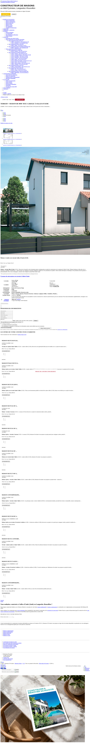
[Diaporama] (4, 118)
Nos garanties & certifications (12, 34)
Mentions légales (18, 663)
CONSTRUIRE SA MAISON (9, 73)
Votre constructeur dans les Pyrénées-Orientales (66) (19, 46)
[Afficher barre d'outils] (2, 110)
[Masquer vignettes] (4, 114)
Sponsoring (8, 85)
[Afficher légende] (4, 112)
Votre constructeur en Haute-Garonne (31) (17, 52)
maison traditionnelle (41, 607)
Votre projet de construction (11, 74)
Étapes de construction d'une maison (10, 644)
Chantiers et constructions (11, 27)
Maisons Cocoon (6, 635)
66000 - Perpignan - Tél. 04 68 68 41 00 (19, 47)
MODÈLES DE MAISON (8, 19)
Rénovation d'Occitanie (44, 663)
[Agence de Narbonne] (6, 300)
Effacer (35, 320)
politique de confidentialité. (62, 329)
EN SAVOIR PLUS (6, 351)
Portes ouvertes (9, 81)
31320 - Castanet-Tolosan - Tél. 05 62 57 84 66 (21, 54)
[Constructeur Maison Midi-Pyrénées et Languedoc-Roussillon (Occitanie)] (10, 2)
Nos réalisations (9, 26)
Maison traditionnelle (10, 20)
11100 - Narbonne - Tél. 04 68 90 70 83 (19, 43)
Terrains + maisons (7, 93)
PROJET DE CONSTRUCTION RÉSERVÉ (45, 371)
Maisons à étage (6, 634)
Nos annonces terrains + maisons (10, 646)
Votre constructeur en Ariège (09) (15, 50)
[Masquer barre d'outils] (4, 120)
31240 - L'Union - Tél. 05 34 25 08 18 (19, 58)
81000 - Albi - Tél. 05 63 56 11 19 (18, 69)
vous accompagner (21, 610)
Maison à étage (9, 24)
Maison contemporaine (10, 21)
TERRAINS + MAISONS (8, 30)
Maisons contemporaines (8, 630)
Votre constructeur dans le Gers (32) (15, 65)
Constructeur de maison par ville (10, 641)
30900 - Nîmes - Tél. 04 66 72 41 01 (18, 45)
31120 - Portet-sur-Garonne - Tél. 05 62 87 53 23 (21, 60)
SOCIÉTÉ (5, 31)
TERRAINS (5, 28)
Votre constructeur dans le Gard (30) (16, 44)
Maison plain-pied (9, 23)
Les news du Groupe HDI (11, 86)
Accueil (4, 92)
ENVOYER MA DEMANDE (6, 327)
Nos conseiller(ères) (7, 659)
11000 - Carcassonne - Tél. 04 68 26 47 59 (20, 41)
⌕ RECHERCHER (20, 99)
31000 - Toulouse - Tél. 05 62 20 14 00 (19, 64)
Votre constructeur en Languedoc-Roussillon (15, 39)
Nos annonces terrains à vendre (9, 645)
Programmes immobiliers (11, 84)
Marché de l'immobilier (10, 78)
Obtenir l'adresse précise (45, 328)
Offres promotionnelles (10, 80)
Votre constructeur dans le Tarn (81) (15, 67)
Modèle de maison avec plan (6, 123)
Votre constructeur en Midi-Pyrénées (13, 48)
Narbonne (18, 299)
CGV (24, 663)
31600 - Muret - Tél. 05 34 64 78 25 (18, 59)
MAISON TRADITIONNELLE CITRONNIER (12, 133)
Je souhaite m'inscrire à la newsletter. (9, 324)
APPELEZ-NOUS (4, 303)
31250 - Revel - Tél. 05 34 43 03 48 (18, 61)
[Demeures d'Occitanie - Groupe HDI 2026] (2, 662)
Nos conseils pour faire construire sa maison (12, 643)
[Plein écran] (4, 119)
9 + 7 (2, 323)
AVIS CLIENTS (6, 87)
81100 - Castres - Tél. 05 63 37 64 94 (19, 70)
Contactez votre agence (8, 658)
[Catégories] (4, 116)
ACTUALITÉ (6, 79)
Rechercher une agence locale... (12, 38)
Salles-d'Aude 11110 (22, 334)
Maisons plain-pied (7, 633)
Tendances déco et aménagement (12, 77)
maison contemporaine (52, 607)
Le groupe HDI (9, 33)
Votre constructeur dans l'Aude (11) (15, 40)
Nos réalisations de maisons (9, 647)
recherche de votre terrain (52, 610)
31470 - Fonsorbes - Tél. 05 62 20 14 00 (19, 57)
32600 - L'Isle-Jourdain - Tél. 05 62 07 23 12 (20, 66)
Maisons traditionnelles (8, 631)
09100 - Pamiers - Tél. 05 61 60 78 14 (19, 51)
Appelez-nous (6, 657)
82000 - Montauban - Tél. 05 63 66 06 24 (19, 72)
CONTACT (14, 14)
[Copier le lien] (1, 306)
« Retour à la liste (4, 97)
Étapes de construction (10, 76)
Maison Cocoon (9, 25)
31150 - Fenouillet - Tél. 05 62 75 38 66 (19, 56)
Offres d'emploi (9, 36)
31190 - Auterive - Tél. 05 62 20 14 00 (19, 53)
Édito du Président (9, 32)
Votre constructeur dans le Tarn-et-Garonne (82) (18, 71)
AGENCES (5, 37)
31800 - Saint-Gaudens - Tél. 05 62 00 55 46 (20, 63)
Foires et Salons (9, 83)
